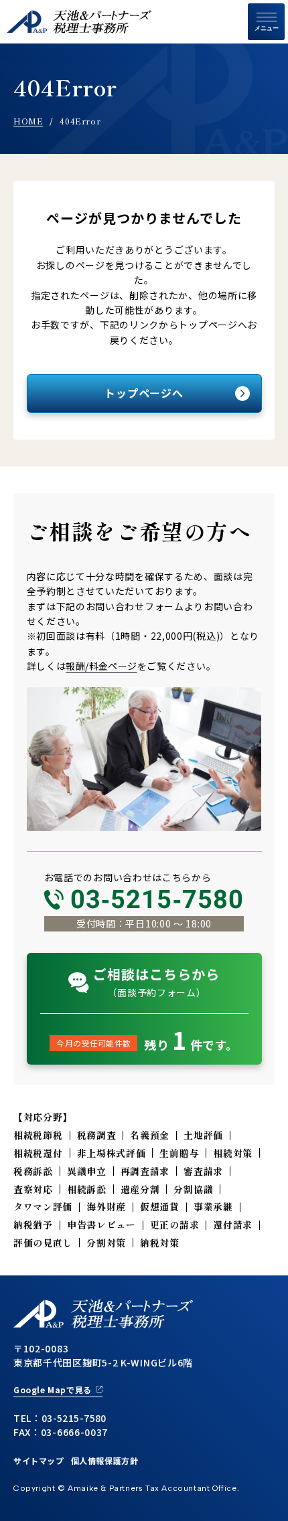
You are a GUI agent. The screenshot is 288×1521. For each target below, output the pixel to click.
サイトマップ (38, 1460)
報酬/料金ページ (101, 666)
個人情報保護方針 (105, 1460)
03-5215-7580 (157, 899)
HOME (28, 120)
